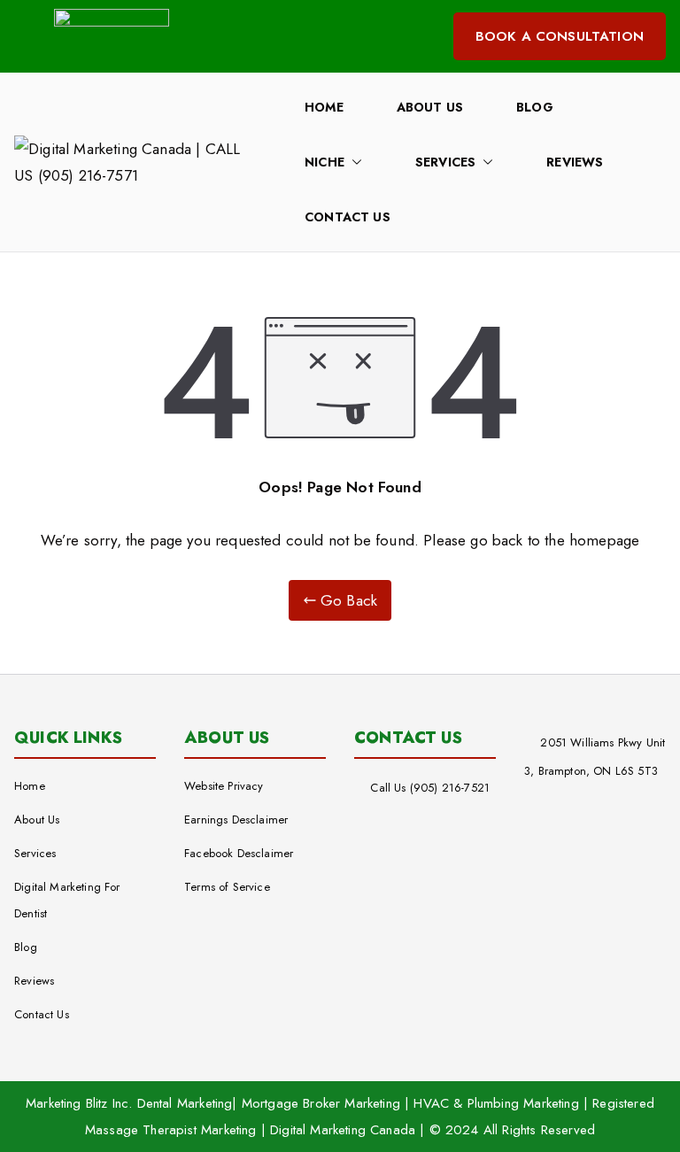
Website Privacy (224, 785)
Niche (324, 162)
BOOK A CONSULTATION (559, 36)
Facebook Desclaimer (238, 853)
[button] (353, 162)
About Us (430, 107)
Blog (534, 107)
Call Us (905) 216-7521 (430, 787)
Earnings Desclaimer (236, 819)
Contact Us (347, 217)
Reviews (574, 162)
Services (445, 162)
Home (324, 107)
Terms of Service (227, 886)
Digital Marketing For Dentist (67, 900)
